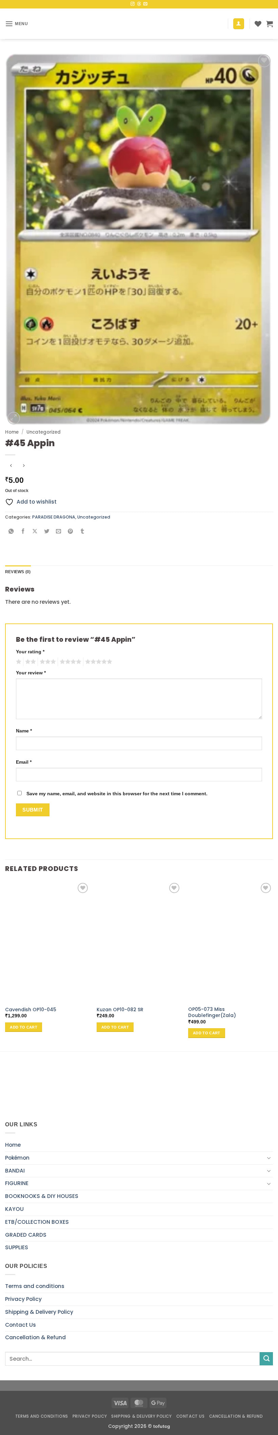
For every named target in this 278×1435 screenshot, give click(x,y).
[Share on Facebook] (23, 531)
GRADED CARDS (25, 1234)
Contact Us (20, 1324)
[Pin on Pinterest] (70, 531)
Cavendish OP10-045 (30, 1009)
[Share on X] (34, 531)
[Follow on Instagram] (133, 4)
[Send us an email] (145, 4)
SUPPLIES (16, 1247)
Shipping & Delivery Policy (39, 1311)
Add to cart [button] (23, 1027)
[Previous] (5, 965)
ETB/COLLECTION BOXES (37, 1221)
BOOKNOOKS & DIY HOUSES (41, 1196)
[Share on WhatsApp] (11, 531)
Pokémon (17, 1157)
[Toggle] (269, 1158)
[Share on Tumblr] (82, 531)
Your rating (30, 651)
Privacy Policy (23, 1299)
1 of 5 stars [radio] (17, 661)
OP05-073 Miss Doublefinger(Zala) (212, 1012)
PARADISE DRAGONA (53, 517)
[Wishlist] (258, 23)
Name (24, 730)
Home (12, 432)
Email (24, 762)
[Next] (272, 965)
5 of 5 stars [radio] (97, 661)
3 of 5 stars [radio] (47, 661)
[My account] (238, 23)
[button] (16, 24)
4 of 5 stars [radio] (69, 661)
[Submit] (266, 1358)
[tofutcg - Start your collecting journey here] (139, 23)
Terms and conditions (34, 1286)
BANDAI (15, 1170)
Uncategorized (43, 432)
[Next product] (11, 465)
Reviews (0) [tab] (18, 571)
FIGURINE (16, 1183)
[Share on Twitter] (46, 531)
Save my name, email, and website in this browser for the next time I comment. (116, 793)
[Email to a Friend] (58, 531)
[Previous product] (24, 465)
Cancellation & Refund (35, 1337)
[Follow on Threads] (139, 4)
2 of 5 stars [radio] (29, 661)
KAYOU (14, 1209)
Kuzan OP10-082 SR (120, 1009)
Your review (31, 672)
